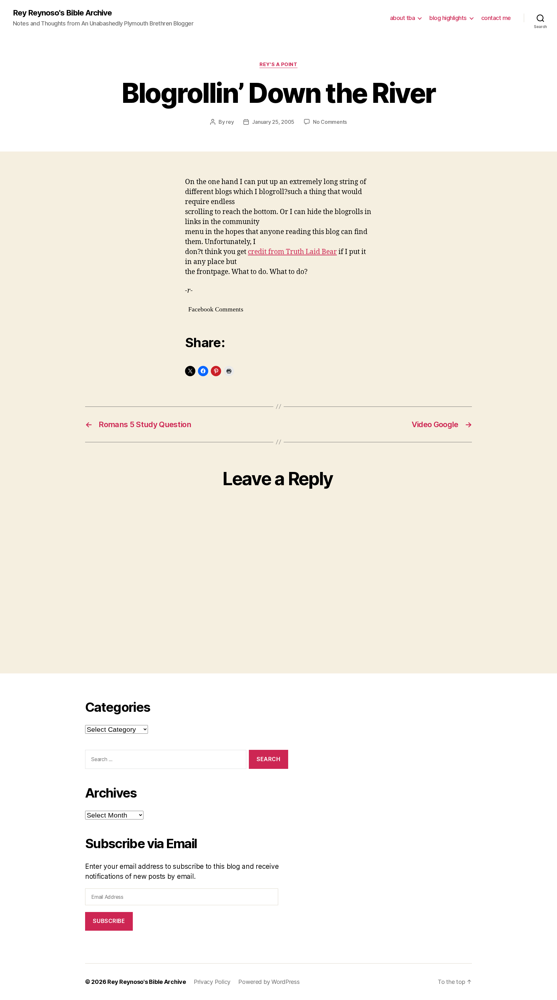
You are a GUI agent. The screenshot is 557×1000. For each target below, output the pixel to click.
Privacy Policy (212, 981)
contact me (496, 18)
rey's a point (278, 64)
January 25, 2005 (273, 122)
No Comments (330, 122)
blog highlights (448, 18)
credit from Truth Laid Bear (292, 252)
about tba (402, 18)
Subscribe (109, 921)
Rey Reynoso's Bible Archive (62, 13)
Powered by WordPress (269, 981)
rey (230, 122)
